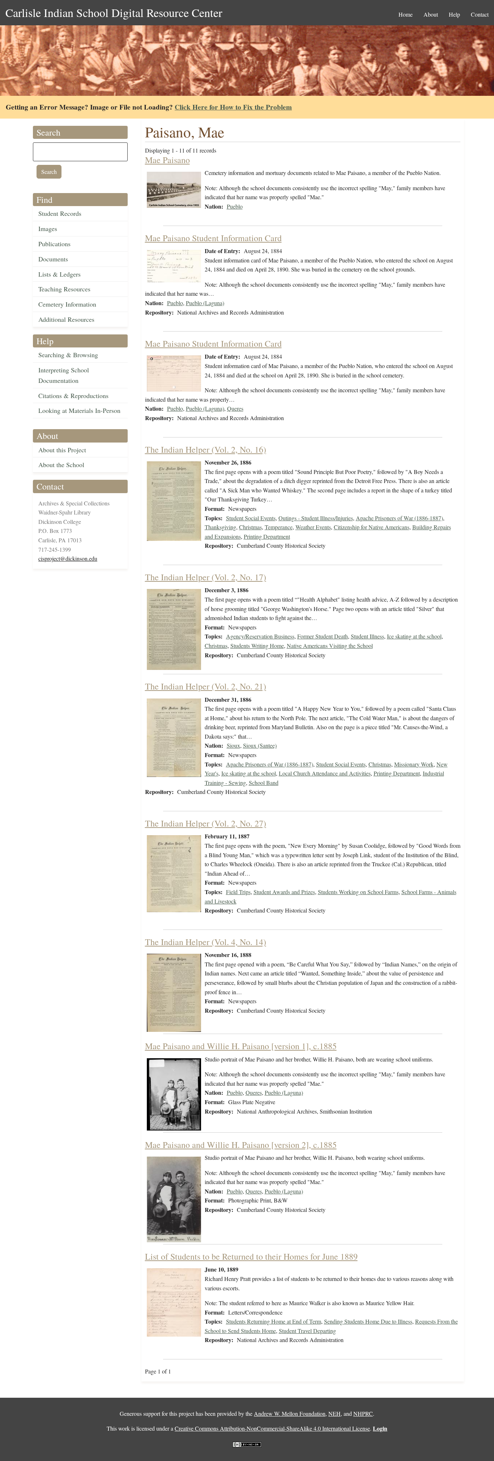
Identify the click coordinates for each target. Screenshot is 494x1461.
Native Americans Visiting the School (330, 645)
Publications (54, 243)
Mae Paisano (167, 160)
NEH (334, 1413)
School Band (263, 782)
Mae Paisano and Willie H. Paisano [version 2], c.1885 (241, 1144)
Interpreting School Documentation (63, 375)
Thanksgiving (220, 527)
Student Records (59, 213)
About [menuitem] (430, 14)
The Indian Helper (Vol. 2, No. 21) (205, 686)
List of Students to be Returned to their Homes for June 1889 (251, 1256)
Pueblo (235, 206)
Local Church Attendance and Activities (325, 773)
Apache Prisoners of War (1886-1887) (399, 518)
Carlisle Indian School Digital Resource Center (113, 12)
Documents (53, 259)
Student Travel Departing (307, 1330)
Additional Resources (66, 319)
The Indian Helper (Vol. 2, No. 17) (205, 577)
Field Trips (238, 892)
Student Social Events (251, 518)
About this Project (62, 449)
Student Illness (367, 636)
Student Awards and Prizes (284, 892)
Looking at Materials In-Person (79, 410)
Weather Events (313, 527)
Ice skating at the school (414, 636)
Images (47, 228)
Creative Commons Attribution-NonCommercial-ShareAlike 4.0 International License (272, 1428)
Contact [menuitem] (480, 14)
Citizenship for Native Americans (371, 527)
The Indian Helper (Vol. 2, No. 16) (205, 449)
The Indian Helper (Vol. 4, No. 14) (205, 942)
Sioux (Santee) (260, 745)
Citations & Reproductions (73, 395)
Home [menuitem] (406, 14)
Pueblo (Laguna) (205, 303)
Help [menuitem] (454, 14)
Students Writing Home (257, 645)
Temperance (279, 527)
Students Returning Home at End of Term (273, 1321)
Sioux (233, 745)
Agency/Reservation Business (260, 636)
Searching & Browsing (68, 354)
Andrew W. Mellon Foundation (289, 1413)
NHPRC (363, 1413)
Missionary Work (414, 764)
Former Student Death (322, 636)
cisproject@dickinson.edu (67, 558)
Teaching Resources (64, 289)
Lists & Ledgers (59, 274)
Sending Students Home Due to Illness (368, 1321)
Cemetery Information (67, 304)
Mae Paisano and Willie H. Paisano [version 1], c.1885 (241, 1046)
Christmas (250, 527)
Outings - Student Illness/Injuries (315, 518)
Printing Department (267, 536)
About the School (61, 464)
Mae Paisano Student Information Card (213, 238)
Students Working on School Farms (358, 892)
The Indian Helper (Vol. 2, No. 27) (205, 823)
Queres (235, 408)
